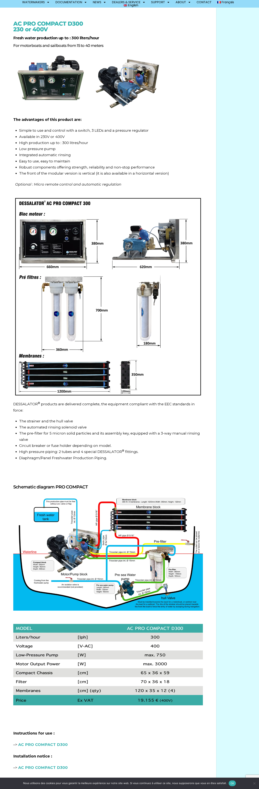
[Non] (254, 783)
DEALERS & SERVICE (126, 2)
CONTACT (204, 2)
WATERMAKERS (33, 2)
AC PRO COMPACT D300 (43, 744)
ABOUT (181, 2)
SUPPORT (158, 2)
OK (232, 783)
